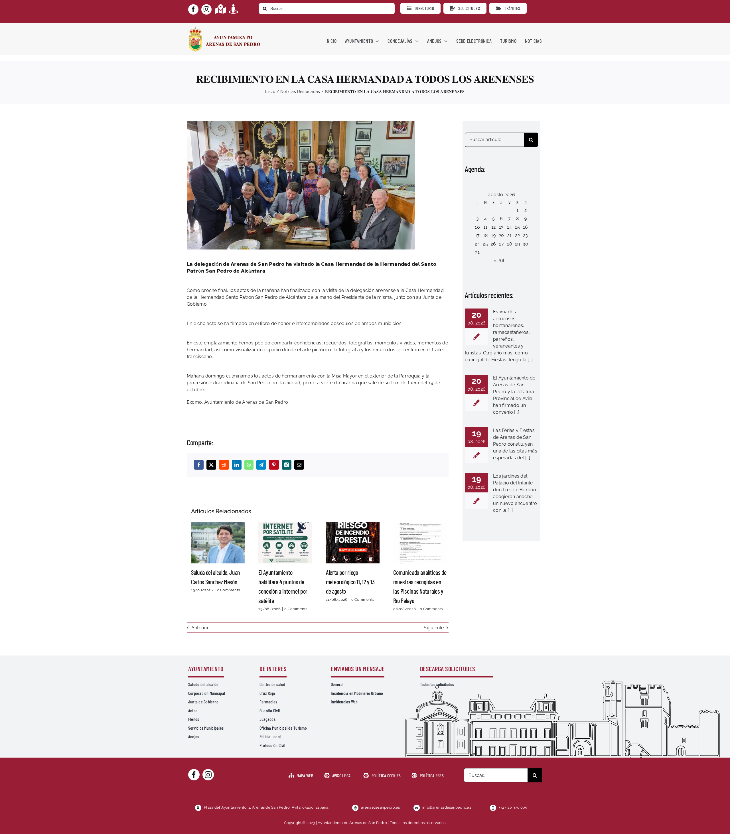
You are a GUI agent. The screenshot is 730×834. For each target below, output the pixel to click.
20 (501, 235)
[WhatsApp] (249, 464)
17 (477, 235)
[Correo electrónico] (299, 464)
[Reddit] (224, 464)
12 (493, 227)
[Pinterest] (273, 464)
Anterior (200, 627)
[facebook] (193, 9)
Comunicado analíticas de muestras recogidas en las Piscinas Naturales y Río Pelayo (420, 542)
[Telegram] (261, 464)
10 (477, 227)
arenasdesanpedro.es (380, 807)
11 (485, 227)
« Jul (499, 260)
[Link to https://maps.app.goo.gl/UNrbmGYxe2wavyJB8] (220, 9)
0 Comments (228, 590)
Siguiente (434, 627)
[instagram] (206, 9)
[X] (211, 464)
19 (493, 235)
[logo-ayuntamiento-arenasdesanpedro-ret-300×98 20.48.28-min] (224, 28)
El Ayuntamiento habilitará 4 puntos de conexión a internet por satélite (285, 542)
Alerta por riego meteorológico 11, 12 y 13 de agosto (353, 542)
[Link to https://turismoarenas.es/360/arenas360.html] (233, 9)
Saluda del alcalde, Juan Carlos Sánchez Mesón (218, 542)
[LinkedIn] (236, 464)
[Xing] (286, 464)
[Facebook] (198, 464)
